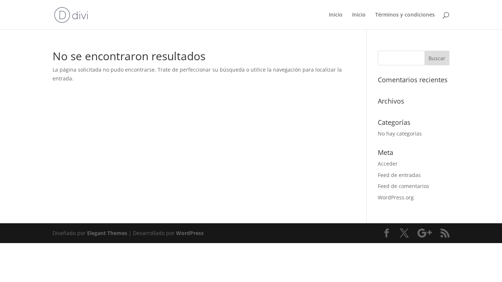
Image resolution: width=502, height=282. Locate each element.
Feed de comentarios (403, 185)
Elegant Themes (107, 232)
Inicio (336, 15)
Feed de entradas (399, 174)
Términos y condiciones (405, 15)
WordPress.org (396, 197)
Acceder (388, 163)
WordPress (190, 232)
